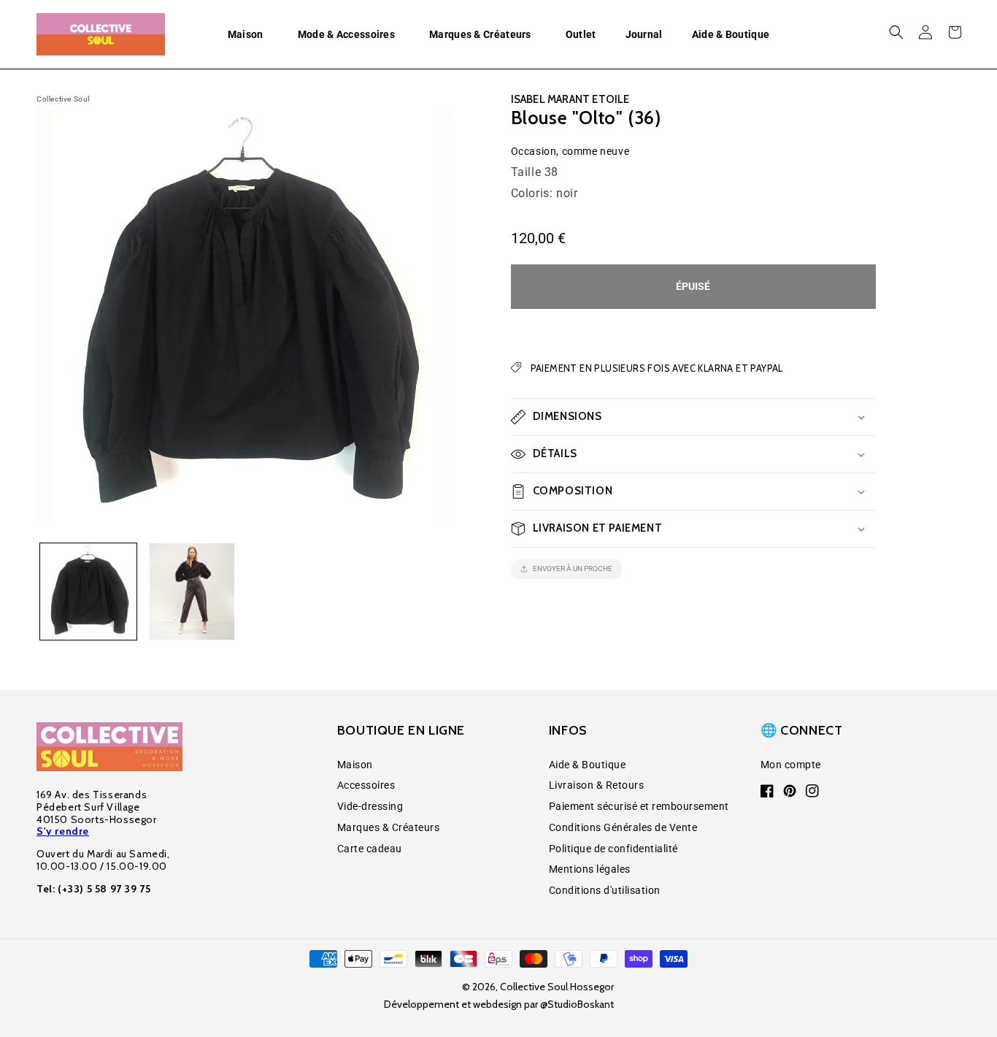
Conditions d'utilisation (605, 890)
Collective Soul (63, 99)
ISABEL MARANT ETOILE (570, 99)
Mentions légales (590, 869)
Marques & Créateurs (388, 827)
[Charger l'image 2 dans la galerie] (192, 591)
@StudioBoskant (577, 1004)
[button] (248, 34)
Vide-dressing (370, 806)
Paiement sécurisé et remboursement (639, 806)
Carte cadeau (369, 848)
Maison (355, 764)
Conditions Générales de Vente (623, 827)
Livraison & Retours (596, 785)
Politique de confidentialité (613, 848)
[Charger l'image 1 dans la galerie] (88, 591)
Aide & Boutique (587, 764)
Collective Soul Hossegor (557, 986)
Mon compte (791, 764)
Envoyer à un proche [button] (572, 569)
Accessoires (366, 785)
